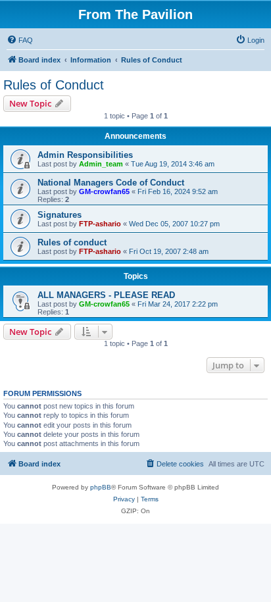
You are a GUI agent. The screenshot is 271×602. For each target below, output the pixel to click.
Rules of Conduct (53, 85)
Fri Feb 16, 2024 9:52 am (177, 191)
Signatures (59, 215)
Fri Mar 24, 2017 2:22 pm (177, 304)
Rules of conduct (72, 242)
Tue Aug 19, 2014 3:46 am (172, 164)
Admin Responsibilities (85, 155)
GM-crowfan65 (104, 191)
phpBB (100, 487)
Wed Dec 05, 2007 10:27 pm (174, 224)
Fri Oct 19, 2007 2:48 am (169, 251)
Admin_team (101, 164)
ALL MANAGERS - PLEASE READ (106, 295)
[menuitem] (20, 40)
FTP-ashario (100, 224)
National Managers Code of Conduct (110, 183)
